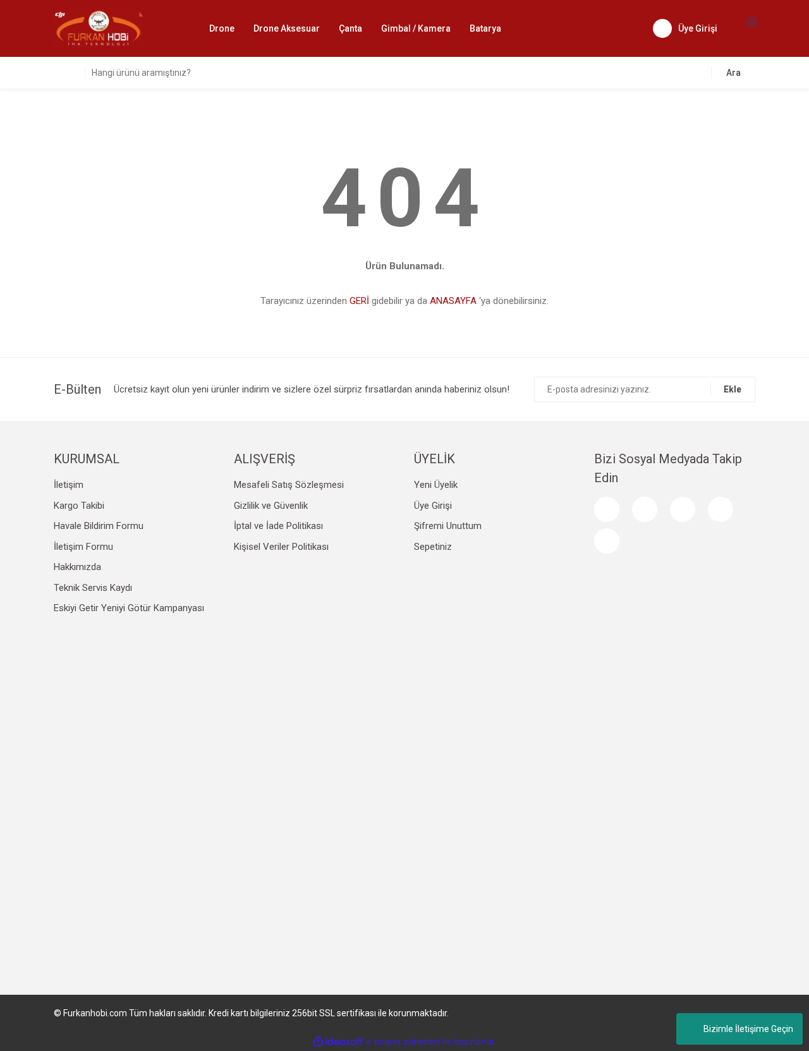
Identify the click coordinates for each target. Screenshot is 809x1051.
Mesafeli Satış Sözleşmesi (289, 484)
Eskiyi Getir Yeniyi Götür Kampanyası (129, 608)
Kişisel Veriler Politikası (281, 546)
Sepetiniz (433, 546)
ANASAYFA (453, 301)
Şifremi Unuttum (448, 526)
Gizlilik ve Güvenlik (271, 505)
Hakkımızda (77, 567)
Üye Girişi (433, 505)
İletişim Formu (83, 546)
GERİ (359, 301)
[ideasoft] (338, 1042)
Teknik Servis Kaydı (93, 587)
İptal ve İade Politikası (278, 526)
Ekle (732, 389)
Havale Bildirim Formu (98, 526)
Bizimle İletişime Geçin (748, 1029)
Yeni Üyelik (436, 484)
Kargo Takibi (79, 505)
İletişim (68, 484)
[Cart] (745, 28)
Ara (733, 73)
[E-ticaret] (403, 1041)
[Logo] (98, 27)
